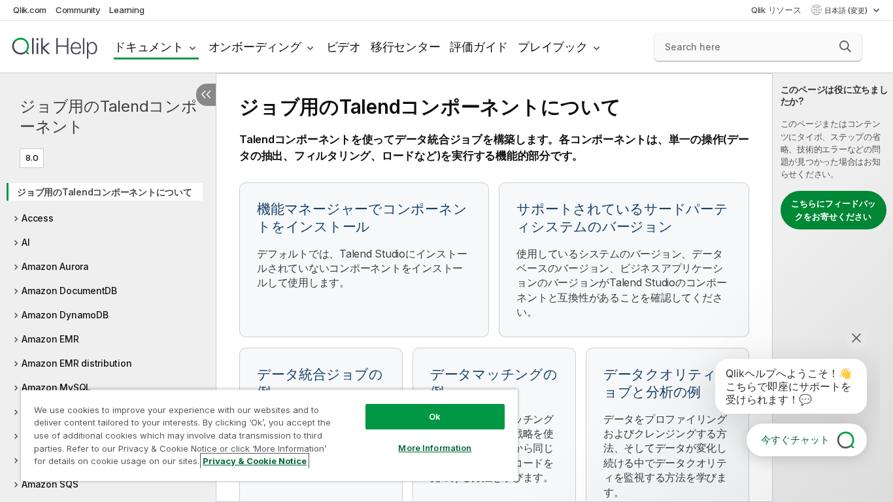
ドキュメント (149, 47)
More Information (434, 448)
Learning (126, 10)
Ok (435, 416)
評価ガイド (479, 47)
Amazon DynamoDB (65, 314)
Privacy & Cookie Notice (255, 461)
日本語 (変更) (846, 10)
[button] (845, 46)
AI (26, 242)
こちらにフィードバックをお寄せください (833, 210)
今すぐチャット (795, 439)
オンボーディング (255, 47)
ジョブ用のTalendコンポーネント (108, 116)
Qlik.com (29, 10)
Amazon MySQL (56, 387)
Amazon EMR (50, 338)
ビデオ (343, 47)
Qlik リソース (776, 10)
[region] (269, 435)
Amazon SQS (50, 484)
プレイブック (553, 47)
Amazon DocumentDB (69, 290)
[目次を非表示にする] (206, 95)
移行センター (406, 47)
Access (38, 218)
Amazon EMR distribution (76, 363)
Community (78, 10)
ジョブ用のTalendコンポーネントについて (104, 191)
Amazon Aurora (55, 266)
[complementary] (833, 287)
